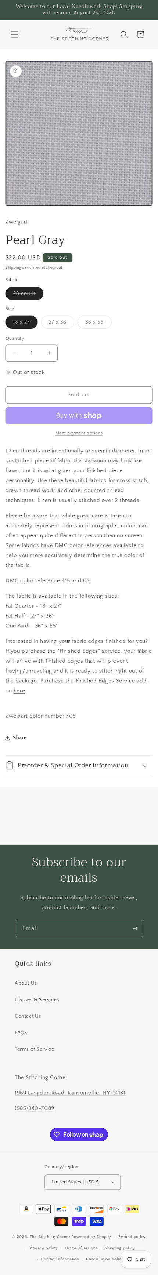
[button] (15, 34)
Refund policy (132, 1237)
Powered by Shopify (91, 1237)
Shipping (13, 268)
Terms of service (81, 1248)
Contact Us (28, 1016)
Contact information (60, 1259)
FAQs (21, 1033)
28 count (28, 295)
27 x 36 (61, 324)
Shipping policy (120, 1248)
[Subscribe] (135, 928)
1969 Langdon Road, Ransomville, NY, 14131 (70, 1093)
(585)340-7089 (34, 1108)
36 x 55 (98, 324)
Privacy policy (44, 1248)
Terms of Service (34, 1049)
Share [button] (20, 738)
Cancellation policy (105, 1259)
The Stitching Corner (50, 1237)
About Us (26, 983)
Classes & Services (37, 1000)
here (19, 691)
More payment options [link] (79, 433)
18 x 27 (25, 324)
